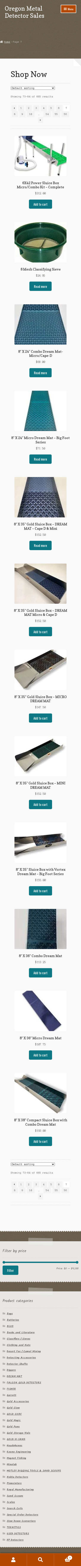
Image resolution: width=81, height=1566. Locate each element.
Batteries (13, 1320)
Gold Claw (13, 1408)
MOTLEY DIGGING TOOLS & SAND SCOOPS (34, 1471)
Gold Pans (13, 1427)
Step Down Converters (21, 1521)
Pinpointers (14, 1483)
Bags (10, 1314)
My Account (13, 1559)
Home (7, 42)
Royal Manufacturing (20, 1489)
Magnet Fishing (16, 1458)
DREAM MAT (14, 1376)
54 (47, 114)
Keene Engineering (19, 1452)
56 (65, 114)
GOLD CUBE (14, 1414)
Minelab (12, 1464)
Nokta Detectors (17, 1477)
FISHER (11, 1389)
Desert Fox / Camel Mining (24, 1351)
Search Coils (15, 1508)
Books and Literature (21, 1332)
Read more (40, 286)
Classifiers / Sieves (18, 1339)
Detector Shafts (17, 1364)
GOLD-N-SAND (16, 1439)
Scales (11, 1502)
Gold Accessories (18, 1401)
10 (30, 114)
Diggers (11, 1370)
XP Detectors (15, 1540)
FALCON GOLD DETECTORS (24, 1383)
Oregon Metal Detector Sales (24, 12)
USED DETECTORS (18, 1534)
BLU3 (10, 1326)
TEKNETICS (14, 1527)
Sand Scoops (15, 1496)
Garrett (11, 1395)
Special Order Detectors (22, 1515)
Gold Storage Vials (18, 1433)
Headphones (14, 1445)
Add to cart (40, 204)
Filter (10, 1270)
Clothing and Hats (18, 1345)
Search (40, 1559)
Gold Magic (14, 1420)
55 (56, 114)
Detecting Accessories (21, 1358)
